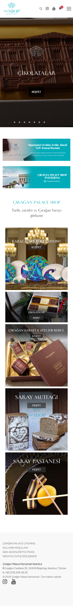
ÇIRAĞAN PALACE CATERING (19, 543)
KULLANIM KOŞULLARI (15, 547)
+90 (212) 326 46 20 (16, 572)
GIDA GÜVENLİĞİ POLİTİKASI (18, 552)
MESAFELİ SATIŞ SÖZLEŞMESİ (20, 556)
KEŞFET (36, 92)
